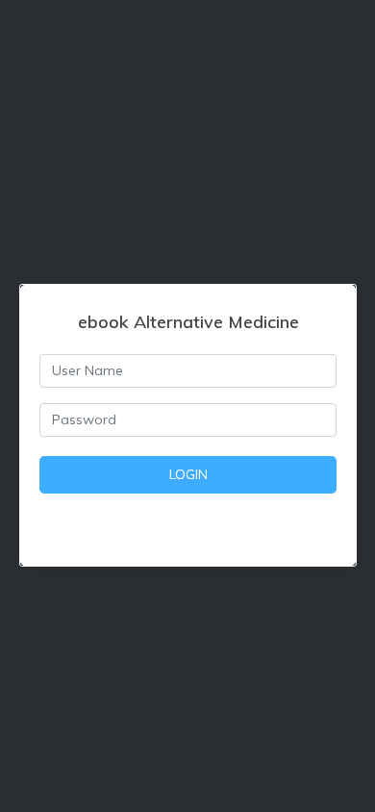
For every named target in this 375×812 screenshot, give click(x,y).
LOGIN (188, 474)
